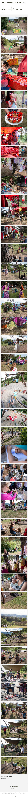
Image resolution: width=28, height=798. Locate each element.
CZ (7, 13)
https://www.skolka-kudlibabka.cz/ (6, 776)
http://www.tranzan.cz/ (4, 778)
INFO (17, 9)
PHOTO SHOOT (11, 9)
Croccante (14, 794)
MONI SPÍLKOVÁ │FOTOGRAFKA (13, 3)
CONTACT (3, 13)
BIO (21, 9)
